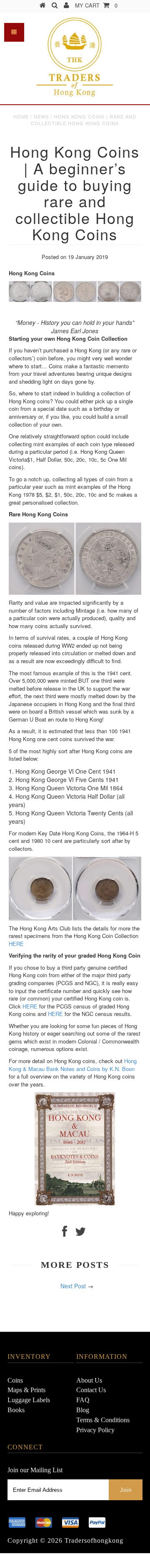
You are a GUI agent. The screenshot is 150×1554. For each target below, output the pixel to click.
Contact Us (91, 1389)
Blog (82, 1409)
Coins (15, 1380)
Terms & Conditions (103, 1419)
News (41, 116)
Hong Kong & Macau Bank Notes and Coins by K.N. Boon (73, 1065)
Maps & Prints (26, 1389)
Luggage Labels (29, 1399)
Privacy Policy (95, 1429)
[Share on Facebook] (64, 1233)
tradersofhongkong (94, 1540)
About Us (89, 1380)
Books (16, 1409)
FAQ (83, 1399)
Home (21, 116)
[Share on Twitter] (80, 1233)
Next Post (73, 1286)
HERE (16, 944)
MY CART (96, 5)
